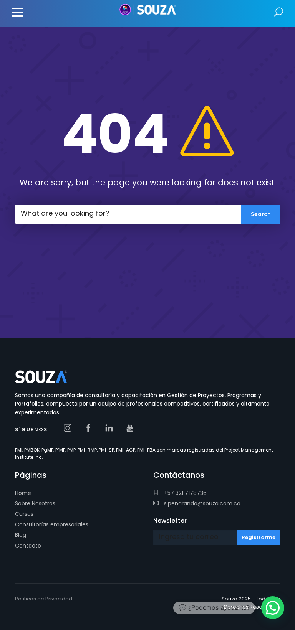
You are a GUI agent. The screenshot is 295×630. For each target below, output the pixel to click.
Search (278, 12)
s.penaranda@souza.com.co (201, 503)
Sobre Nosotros (35, 503)
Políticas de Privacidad (43, 598)
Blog (20, 535)
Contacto (28, 545)
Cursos (24, 514)
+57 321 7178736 (184, 493)
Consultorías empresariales (51, 524)
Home (23, 493)
